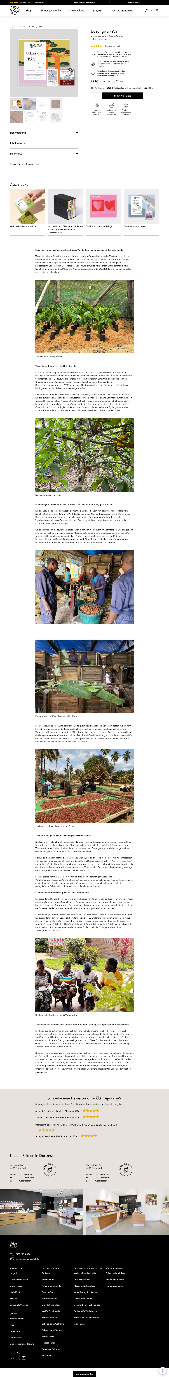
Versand (120, 81)
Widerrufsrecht (17, 1318)
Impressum (15, 1331)
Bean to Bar (47, 1292)
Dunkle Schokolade (51, 1304)
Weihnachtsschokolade (85, 1273)
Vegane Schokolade (51, 1286)
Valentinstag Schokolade (86, 1292)
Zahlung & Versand (19, 1304)
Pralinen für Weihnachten (86, 1311)
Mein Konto (15, 1292)
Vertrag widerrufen (84, 1374)
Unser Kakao (16, 1286)
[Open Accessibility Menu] (162, 1370)
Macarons (46, 1355)
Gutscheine (79, 1323)
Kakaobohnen (48, 1342)
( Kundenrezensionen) (111, 46)
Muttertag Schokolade (84, 1286)
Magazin (98, 10)
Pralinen (46, 1273)
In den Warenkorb (122, 95)
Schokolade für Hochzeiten (87, 1317)
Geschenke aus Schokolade (87, 1304)
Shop (29, 10)
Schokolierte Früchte (52, 1330)
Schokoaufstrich (49, 1317)
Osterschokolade (82, 1279)
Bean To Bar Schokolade (22, 27)
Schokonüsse (48, 1336)
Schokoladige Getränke (53, 1323)
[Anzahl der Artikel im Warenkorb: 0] (157, 10)
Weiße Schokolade (51, 1311)
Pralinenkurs (77, 10)
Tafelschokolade (50, 1298)
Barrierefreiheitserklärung (22, 1343)
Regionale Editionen (51, 1349)
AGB (12, 1325)
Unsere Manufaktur (123, 10)
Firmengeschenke (51, 10)
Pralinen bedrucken (115, 1279)
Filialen (13, 1298)
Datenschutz (16, 1337)
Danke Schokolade (83, 1298)
